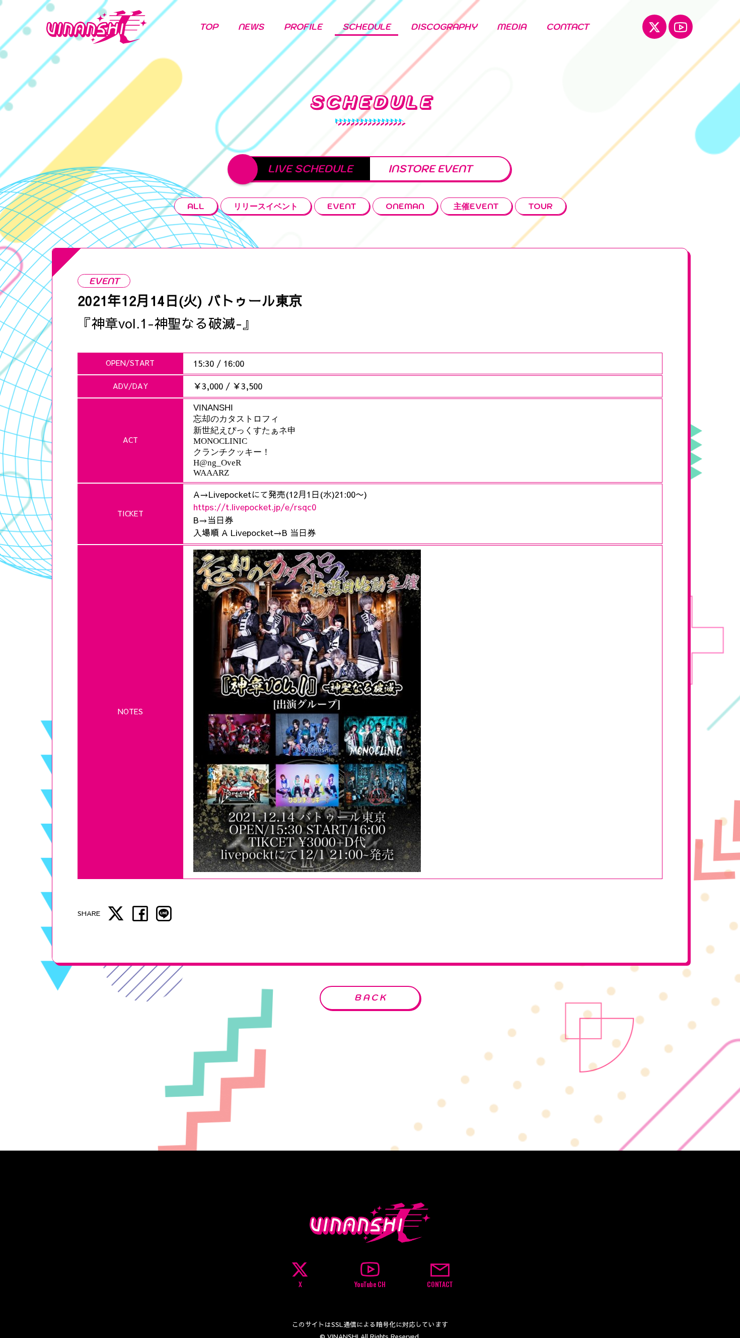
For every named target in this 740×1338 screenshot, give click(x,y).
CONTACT (567, 26)
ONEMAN (405, 205)
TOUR (540, 205)
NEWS (251, 26)
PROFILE (303, 26)
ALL (195, 205)
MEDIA (511, 26)
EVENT (341, 205)
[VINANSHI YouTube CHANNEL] (681, 27)
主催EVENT (476, 205)
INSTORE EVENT (430, 168)
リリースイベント (266, 205)
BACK (371, 997)
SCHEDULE (366, 26)
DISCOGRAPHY (444, 26)
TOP (208, 26)
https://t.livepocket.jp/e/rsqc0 (254, 507)
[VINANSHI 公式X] (654, 27)
